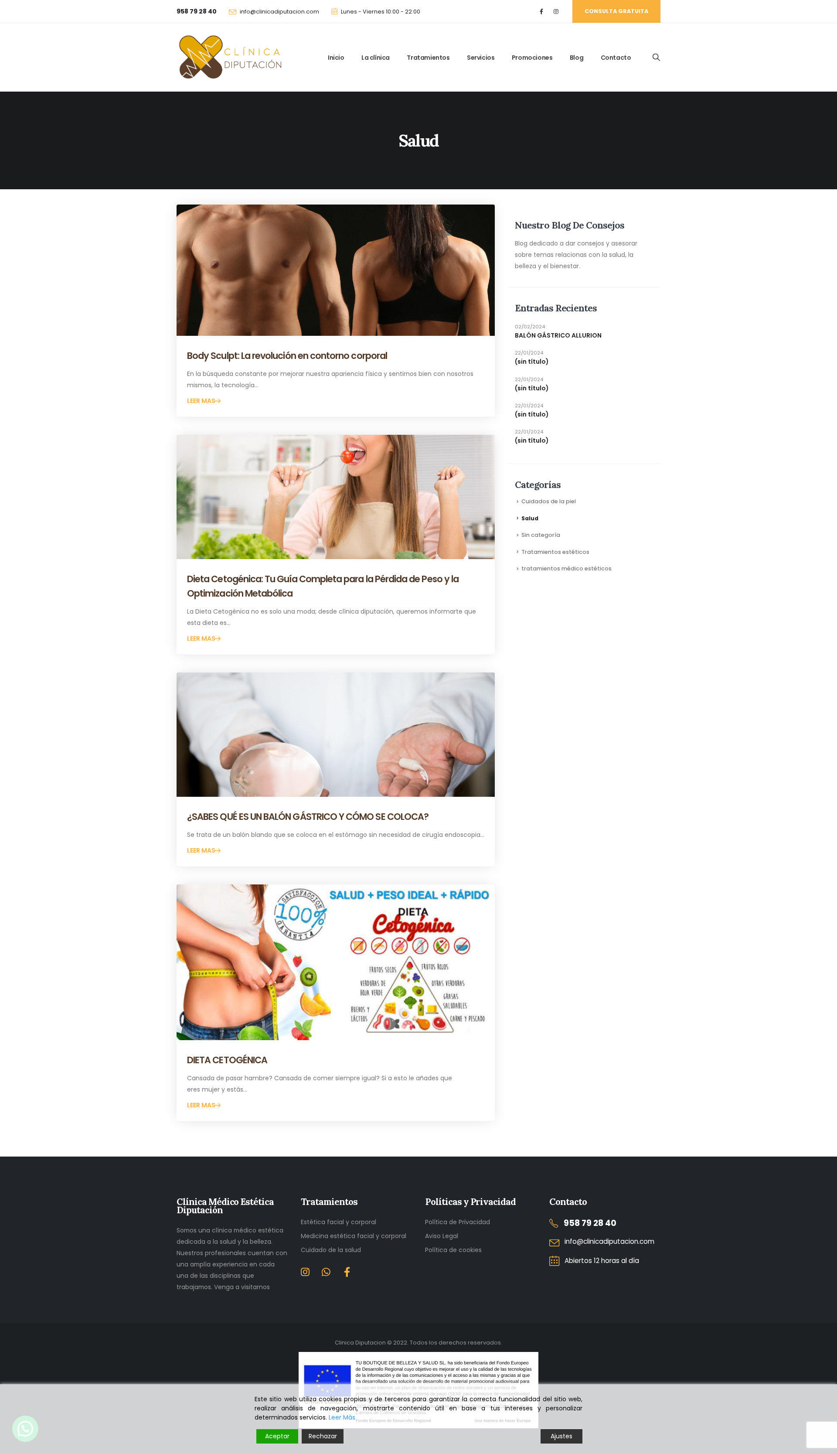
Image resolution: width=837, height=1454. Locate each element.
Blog (576, 57)
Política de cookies (453, 1250)
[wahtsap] (326, 1273)
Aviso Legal (441, 1236)
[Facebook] (542, 11)
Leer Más (342, 1417)
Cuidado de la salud (331, 1250)
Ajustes (561, 1436)
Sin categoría (540, 535)
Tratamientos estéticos (555, 552)
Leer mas (202, 400)
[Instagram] (556, 11)
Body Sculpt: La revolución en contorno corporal (287, 355)
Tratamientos (428, 57)
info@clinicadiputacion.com (279, 11)
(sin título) (532, 361)
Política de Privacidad (457, 1222)
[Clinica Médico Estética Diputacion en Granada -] (229, 57)
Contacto (616, 57)
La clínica (375, 57)
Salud (529, 518)
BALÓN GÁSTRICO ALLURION (558, 335)
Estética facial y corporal (338, 1222)
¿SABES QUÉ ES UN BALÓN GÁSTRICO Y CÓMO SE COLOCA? (308, 816)
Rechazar (323, 1436)
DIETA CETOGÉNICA (227, 1060)
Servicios (480, 57)
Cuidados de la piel (548, 501)
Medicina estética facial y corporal (353, 1236)
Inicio (336, 57)
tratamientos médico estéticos (566, 568)
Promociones (532, 57)
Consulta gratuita (616, 11)
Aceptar (277, 1436)
